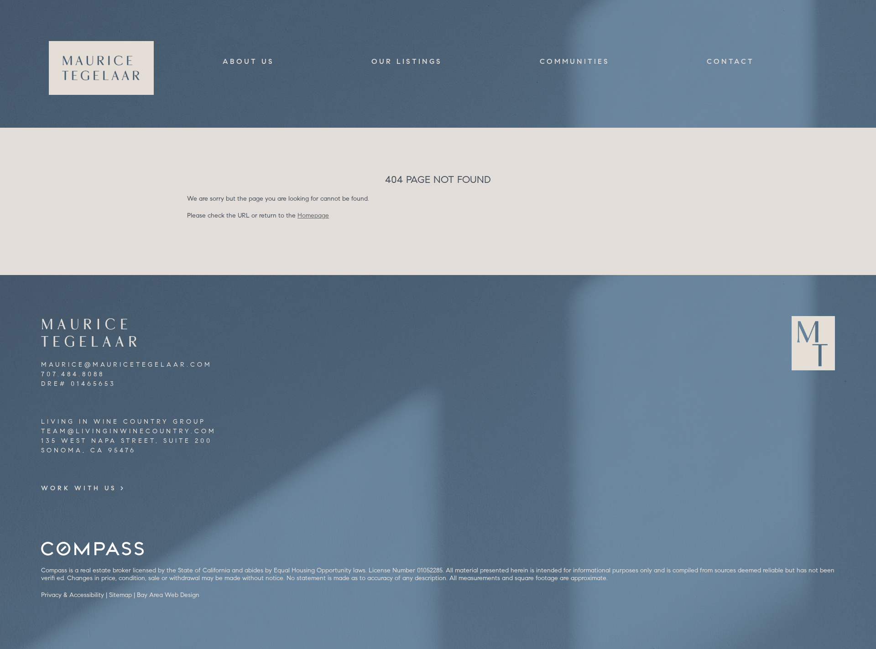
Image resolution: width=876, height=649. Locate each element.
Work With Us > (83, 488)
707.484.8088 (72, 374)
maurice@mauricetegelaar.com (126, 365)
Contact (730, 61)
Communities (575, 61)
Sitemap (120, 595)
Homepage (313, 215)
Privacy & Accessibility (72, 595)
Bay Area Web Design (168, 595)
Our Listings (406, 61)
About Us (248, 61)
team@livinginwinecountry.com (128, 431)
